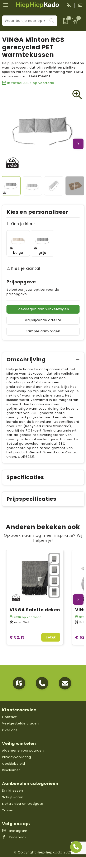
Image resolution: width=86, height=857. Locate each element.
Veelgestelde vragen (20, 723)
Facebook (17, 837)
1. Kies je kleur (20, 224)
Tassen (8, 810)
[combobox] (25, 20)
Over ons (10, 730)
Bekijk (51, 637)
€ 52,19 (17, 637)
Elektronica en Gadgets (22, 803)
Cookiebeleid (13, 763)
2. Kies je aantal (23, 268)
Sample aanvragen (43, 331)
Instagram (17, 830)
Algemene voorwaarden (23, 750)
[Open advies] (76, 847)
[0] (63, 21)
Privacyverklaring (16, 757)
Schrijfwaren (12, 797)
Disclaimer (11, 770)
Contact (9, 717)
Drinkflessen (12, 790)
